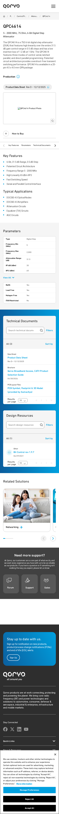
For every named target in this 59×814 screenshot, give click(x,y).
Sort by (49, 343)
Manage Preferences (29, 790)
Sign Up (13, 657)
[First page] (36, 400)
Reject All (29, 799)
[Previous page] (41, 400)
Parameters (26, 145)
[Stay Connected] (5, 729)
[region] (29, 782)
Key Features (13, 145)
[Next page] (46, 400)
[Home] (4, 16)
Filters (49, 330)
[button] (19, 76)
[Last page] (51, 400)
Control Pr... (21, 16)
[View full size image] (52, 121)
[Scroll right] (55, 145)
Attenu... (34, 16)
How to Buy (18, 133)
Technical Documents (42, 145)
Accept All (29, 808)
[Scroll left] (4, 145)
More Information (24, 783)
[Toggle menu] (53, 6)
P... (11, 16)
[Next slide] (53, 538)
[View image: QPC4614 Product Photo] (29, 108)
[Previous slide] (43, 538)
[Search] (41, 330)
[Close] (55, 754)
